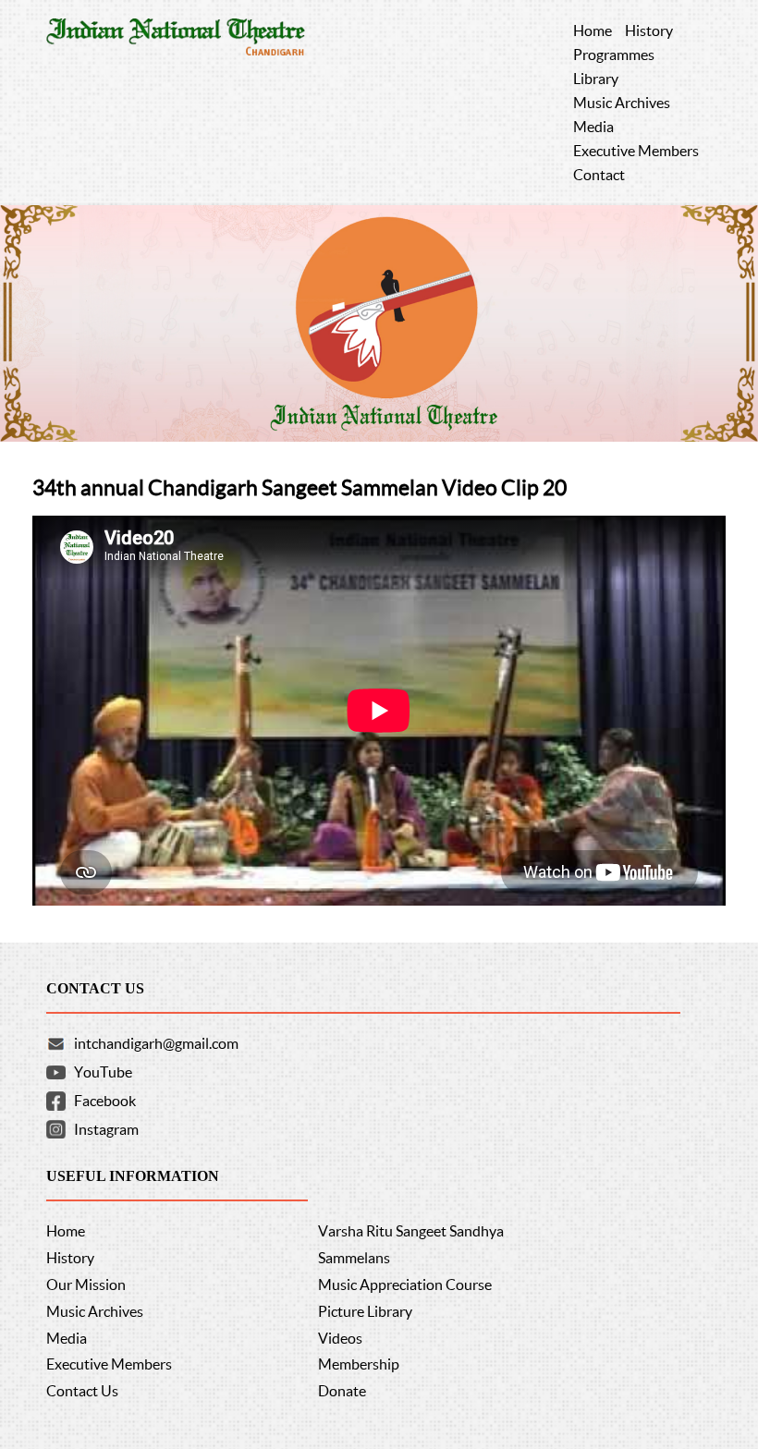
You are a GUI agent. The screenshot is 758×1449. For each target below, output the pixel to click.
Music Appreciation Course (405, 1284)
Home (65, 1231)
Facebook (105, 1100)
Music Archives (94, 1311)
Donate (342, 1390)
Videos (340, 1338)
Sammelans (354, 1257)
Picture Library (365, 1311)
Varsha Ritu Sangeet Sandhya (411, 1231)
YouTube (103, 1072)
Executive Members (109, 1364)
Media (66, 1338)
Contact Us (82, 1390)
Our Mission (86, 1284)
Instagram (106, 1129)
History (70, 1257)
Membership (358, 1364)
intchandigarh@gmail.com (156, 1043)
